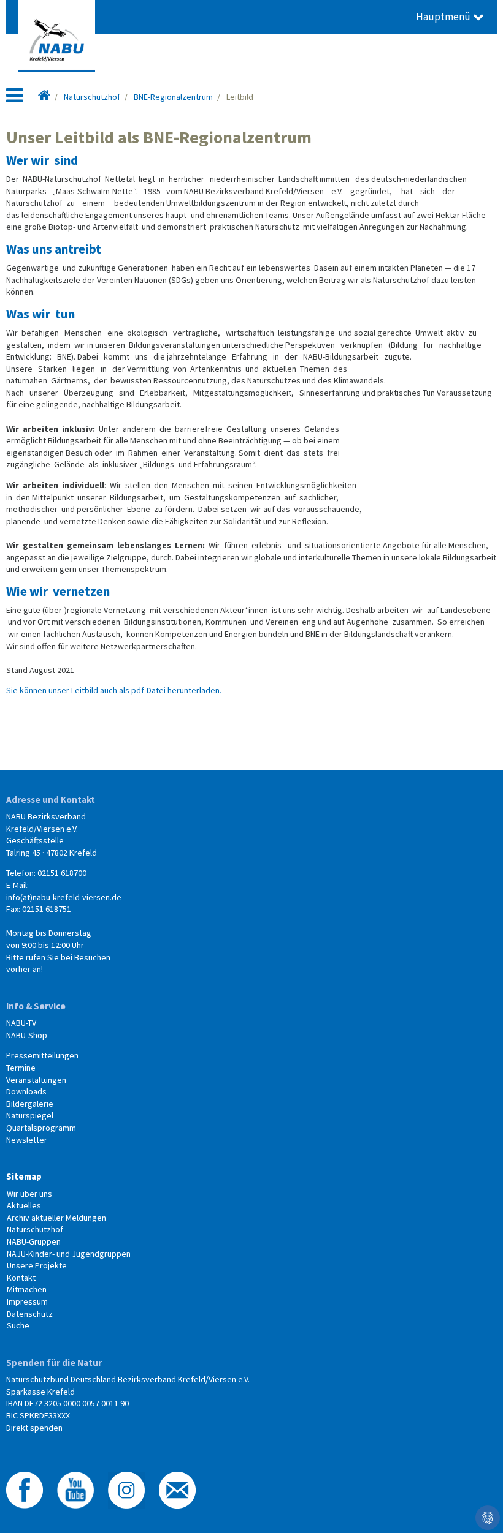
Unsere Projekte (37, 1265)
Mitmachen (27, 1289)
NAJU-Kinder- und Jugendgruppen (69, 1253)
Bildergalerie (29, 1103)
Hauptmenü (444, 16)
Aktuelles (24, 1205)
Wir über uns (29, 1193)
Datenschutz (30, 1313)
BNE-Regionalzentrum (173, 96)
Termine (21, 1067)
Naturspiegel (29, 1115)
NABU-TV (21, 1022)
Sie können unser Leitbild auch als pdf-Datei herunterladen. (113, 690)
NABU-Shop (26, 1035)
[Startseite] (44, 96)
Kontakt (21, 1277)
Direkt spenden (34, 1427)
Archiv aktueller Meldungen (56, 1217)
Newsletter (26, 1139)
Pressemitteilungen (42, 1055)
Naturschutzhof (92, 96)
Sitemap (24, 1176)
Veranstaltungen (36, 1079)
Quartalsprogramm (41, 1127)
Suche (18, 1325)
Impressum (27, 1301)
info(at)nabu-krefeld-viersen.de (63, 897)
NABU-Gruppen (34, 1241)
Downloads (26, 1091)
